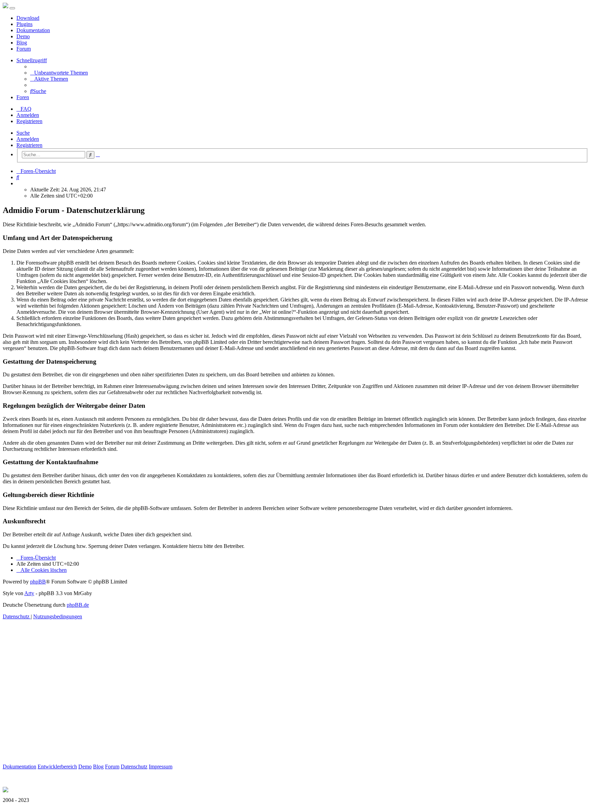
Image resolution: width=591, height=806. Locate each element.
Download (27, 18)
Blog (21, 42)
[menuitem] (59, 73)
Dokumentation (33, 30)
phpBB (38, 582)
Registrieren (29, 145)
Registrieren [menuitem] (29, 121)
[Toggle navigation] (12, 8)
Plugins (24, 24)
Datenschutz (134, 766)
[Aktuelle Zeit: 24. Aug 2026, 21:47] (18, 183)
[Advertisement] (208, 699)
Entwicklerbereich (57, 766)
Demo (23, 36)
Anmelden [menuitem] (27, 115)
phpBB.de (78, 605)
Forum (23, 49)
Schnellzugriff (31, 60)
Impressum (160, 766)
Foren (22, 97)
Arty (29, 593)
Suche (23, 133)
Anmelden (27, 139)
